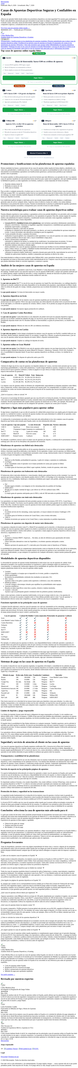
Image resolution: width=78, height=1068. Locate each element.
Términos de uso (13, 1057)
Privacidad (4, 1057)
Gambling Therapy (11, 1049)
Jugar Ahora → (39, 78)
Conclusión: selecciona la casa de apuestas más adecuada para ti (33, 48)
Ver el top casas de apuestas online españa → (15, 28)
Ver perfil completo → (8, 974)
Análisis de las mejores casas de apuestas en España (35, 43)
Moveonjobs (5, 2)
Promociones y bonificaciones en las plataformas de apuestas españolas (24, 41)
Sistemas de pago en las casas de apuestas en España (25, 46)
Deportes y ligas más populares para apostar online (33, 45)
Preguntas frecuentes (61, 48)
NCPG (35, 1049)
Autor (3, 3)
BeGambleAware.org (49, 157)
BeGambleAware (25, 1049)
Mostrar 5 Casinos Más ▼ (39, 153)
